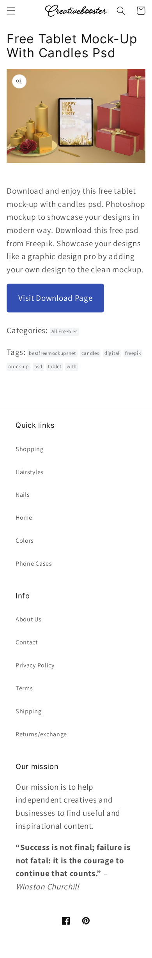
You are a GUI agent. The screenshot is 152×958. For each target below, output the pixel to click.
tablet (55, 366)
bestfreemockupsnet (52, 353)
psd (38, 366)
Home (24, 517)
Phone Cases (34, 563)
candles (90, 353)
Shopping (30, 449)
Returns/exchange (41, 734)
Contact (27, 642)
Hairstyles (30, 472)
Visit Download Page (55, 298)
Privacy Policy (35, 665)
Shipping (29, 711)
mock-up (18, 366)
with (72, 366)
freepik (133, 353)
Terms (24, 688)
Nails (23, 494)
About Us (29, 619)
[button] (11, 11)
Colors (25, 540)
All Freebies (64, 331)
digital (112, 353)
